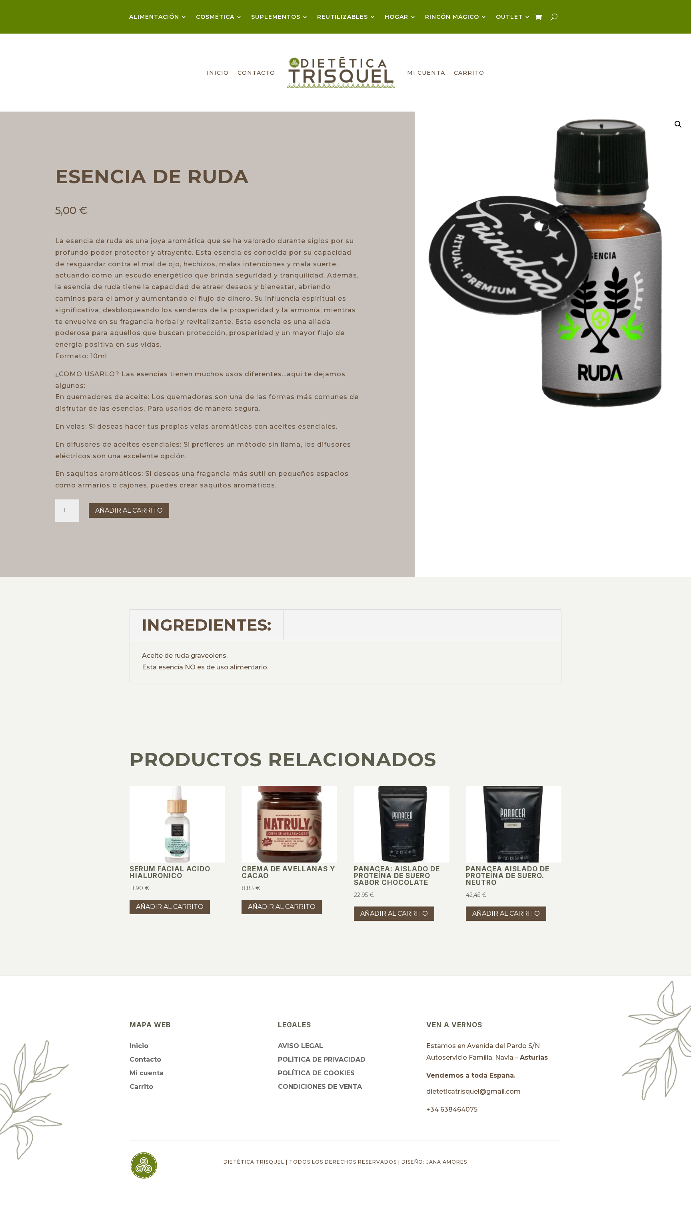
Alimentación (154, 17)
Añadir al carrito (129, 510)
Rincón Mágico (452, 17)
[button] (678, 124)
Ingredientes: (206, 625)
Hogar (396, 17)
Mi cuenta (426, 72)
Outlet (509, 17)
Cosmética (215, 17)
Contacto (256, 72)
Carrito (469, 72)
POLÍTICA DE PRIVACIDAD (321, 1059)
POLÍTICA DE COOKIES (316, 1073)
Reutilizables (342, 17)
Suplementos (275, 17)
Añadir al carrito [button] (170, 906)
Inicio (218, 72)
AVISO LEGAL (300, 1046)
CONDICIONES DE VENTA (320, 1086)
